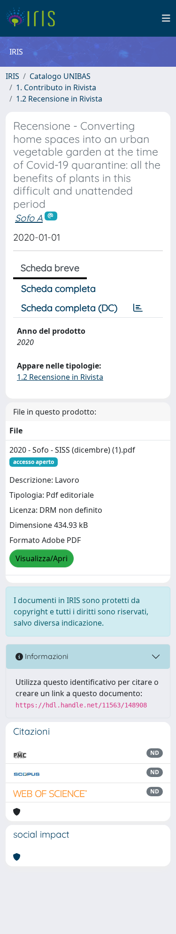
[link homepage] (34, 18)
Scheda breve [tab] (50, 268)
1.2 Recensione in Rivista (59, 99)
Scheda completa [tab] (58, 288)
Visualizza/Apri (41, 558)
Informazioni (45, 656)
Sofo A (29, 218)
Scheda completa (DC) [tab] (69, 308)
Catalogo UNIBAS (60, 76)
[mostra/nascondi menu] (166, 18)
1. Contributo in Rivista (56, 87)
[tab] (138, 308)
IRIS (12, 76)
